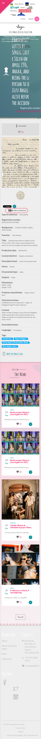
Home (4, 641)
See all (20, 617)
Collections (7, 659)
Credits (20, 732)
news (12, 410)
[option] (20, 162)
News (4, 654)
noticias (13, 523)
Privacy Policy (20, 728)
